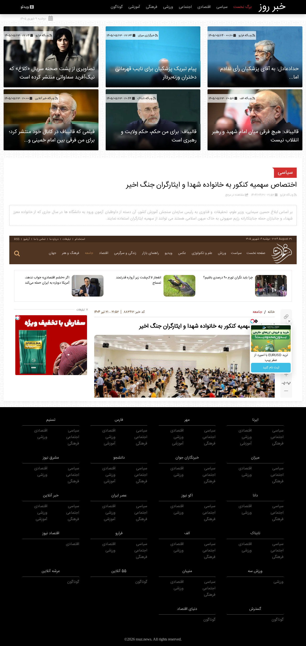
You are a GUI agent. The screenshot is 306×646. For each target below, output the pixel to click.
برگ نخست (242, 7)
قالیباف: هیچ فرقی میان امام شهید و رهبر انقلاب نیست (255, 136)
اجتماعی (185, 7)
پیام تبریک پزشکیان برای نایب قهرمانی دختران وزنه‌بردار (156, 73)
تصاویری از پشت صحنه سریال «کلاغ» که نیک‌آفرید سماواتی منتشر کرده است (52, 73)
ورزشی (168, 7)
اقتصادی (204, 7)
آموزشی (134, 7)
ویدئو (25, 7)
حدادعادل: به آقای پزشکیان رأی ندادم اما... (259, 73)
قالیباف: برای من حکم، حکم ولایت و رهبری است (159, 136)
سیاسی (222, 7)
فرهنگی (151, 7)
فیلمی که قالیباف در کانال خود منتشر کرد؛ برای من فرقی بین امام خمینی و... (52, 136)
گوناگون (117, 7)
